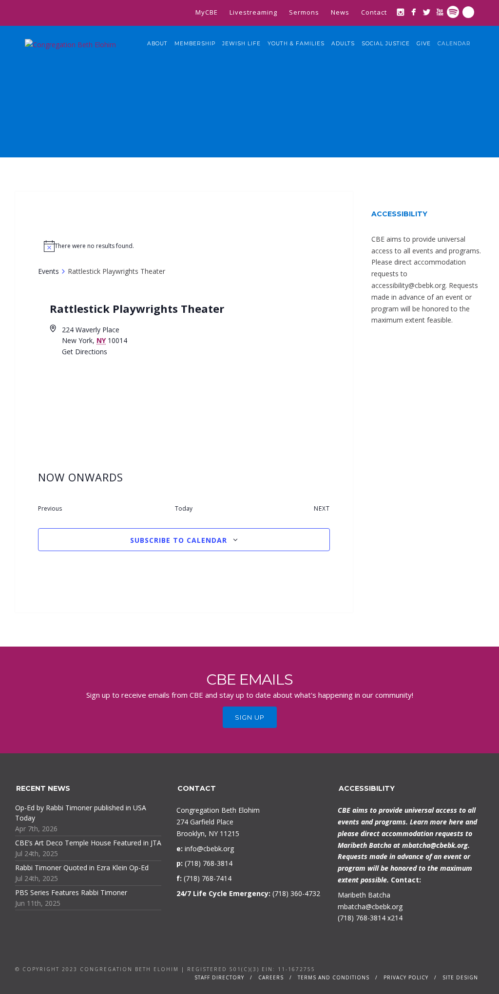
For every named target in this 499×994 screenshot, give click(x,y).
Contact (374, 12)
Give (424, 43)
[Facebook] (413, 12)
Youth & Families (296, 43)
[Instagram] (400, 12)
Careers (271, 977)
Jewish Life (241, 43)
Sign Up (250, 717)
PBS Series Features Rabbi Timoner (71, 892)
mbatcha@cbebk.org (435, 845)
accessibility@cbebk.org (408, 285)
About (157, 43)
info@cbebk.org (209, 848)
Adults (343, 43)
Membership (194, 43)
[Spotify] (453, 12)
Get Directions (84, 351)
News (340, 12)
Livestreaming (253, 12)
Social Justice (386, 43)
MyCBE (206, 12)
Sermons (304, 12)
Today (183, 509)
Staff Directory (219, 977)
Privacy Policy (406, 977)
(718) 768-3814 (361, 917)
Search (468, 12)
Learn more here (436, 821)
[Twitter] (427, 12)
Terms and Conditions (333, 977)
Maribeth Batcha (364, 894)
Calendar (454, 43)
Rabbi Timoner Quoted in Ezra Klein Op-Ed (82, 867)
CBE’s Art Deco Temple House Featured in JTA (88, 842)
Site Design (460, 977)
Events (48, 271)
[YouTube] (440, 12)
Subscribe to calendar (178, 540)
